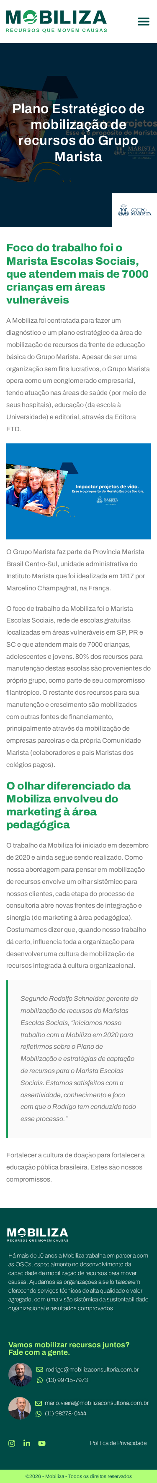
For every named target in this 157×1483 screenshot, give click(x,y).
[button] (143, 21)
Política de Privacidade (118, 1443)
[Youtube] (41, 1443)
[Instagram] (11, 1443)
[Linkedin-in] (26, 1443)
